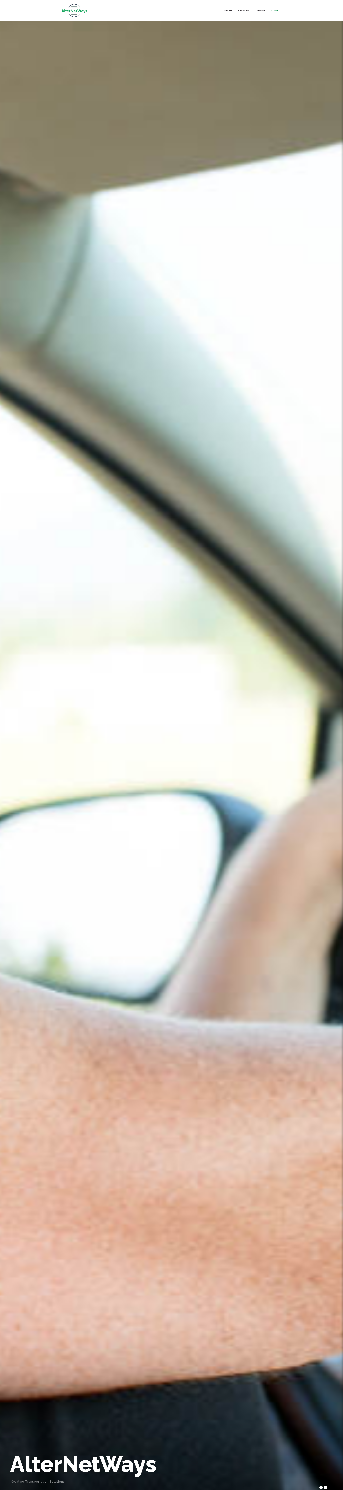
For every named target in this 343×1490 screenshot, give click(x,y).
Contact (276, 10)
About (228, 10)
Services (243, 10)
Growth (260, 10)
